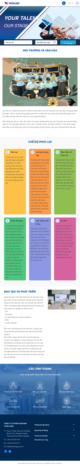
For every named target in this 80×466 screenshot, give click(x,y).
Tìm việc (69, 43)
